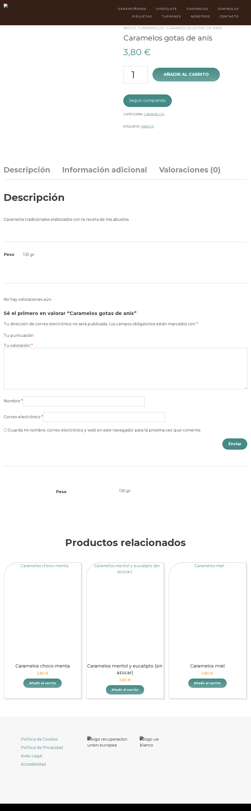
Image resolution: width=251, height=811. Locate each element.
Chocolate (166, 9)
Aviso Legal (31, 756)
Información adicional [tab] (104, 169)
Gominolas (228, 9)
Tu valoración (18, 345)
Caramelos (197, 9)
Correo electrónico (23, 417)
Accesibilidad (33, 764)
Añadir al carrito (186, 74)
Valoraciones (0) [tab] (190, 169)
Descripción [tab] (27, 169)
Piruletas (142, 16)
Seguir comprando (147, 100)
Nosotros (200, 16)
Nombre (13, 401)
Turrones (171, 16)
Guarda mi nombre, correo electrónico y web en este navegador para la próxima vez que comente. (104, 430)
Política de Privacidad (42, 747)
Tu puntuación (19, 335)
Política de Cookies (39, 739)
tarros (147, 126)
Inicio (129, 28)
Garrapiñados (132, 9)
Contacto (229, 16)
